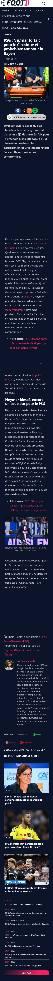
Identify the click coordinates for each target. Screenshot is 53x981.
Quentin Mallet (15, 63)
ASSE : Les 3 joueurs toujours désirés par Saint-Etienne (25, 936)
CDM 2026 (17, 10)
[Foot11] (15, 4)
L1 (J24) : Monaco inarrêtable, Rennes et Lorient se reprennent (25, 889)
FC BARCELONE (23, 16)
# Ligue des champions (18, 749)
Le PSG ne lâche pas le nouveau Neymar (22, 946)
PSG (30, 10)
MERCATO (6, 10)
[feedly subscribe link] (36, 734)
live (21, 904)
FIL (6, 904)
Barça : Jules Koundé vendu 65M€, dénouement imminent (26, 955)
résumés (29, 904)
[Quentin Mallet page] (9, 665)
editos (39, 904)
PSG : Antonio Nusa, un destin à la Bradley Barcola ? (27, 925)
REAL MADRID (8, 16)
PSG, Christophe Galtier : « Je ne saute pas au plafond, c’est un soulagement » (28, 505)
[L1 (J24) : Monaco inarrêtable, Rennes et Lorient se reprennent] (26, 869)
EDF (25, 10)
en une (13, 904)
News (8, 790)
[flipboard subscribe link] (11, 742)
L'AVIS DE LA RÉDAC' (19, 28)
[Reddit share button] (29, 111)
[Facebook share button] (18, 111)
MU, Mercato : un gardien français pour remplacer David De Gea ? (24, 845)
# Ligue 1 (40, 749)
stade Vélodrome (15, 309)
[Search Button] (44, 4)
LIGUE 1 (37, 10)
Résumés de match (15, 882)
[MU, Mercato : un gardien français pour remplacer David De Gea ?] (26, 825)
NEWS (8, 34)
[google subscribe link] (22, 734)
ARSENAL (38, 22)
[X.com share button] (23, 111)
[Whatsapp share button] (35, 111)
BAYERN (5, 28)
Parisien (28, 296)
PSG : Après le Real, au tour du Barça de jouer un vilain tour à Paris (26, 914)
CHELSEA (28, 22)
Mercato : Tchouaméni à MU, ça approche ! (23, 965)
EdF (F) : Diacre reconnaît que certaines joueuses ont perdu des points (23, 800)
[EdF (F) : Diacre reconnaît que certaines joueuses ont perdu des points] (26, 778)
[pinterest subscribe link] (25, 742)
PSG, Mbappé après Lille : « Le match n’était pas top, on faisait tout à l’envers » (28, 343)
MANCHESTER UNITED (12, 22)
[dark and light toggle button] (49, 19)
